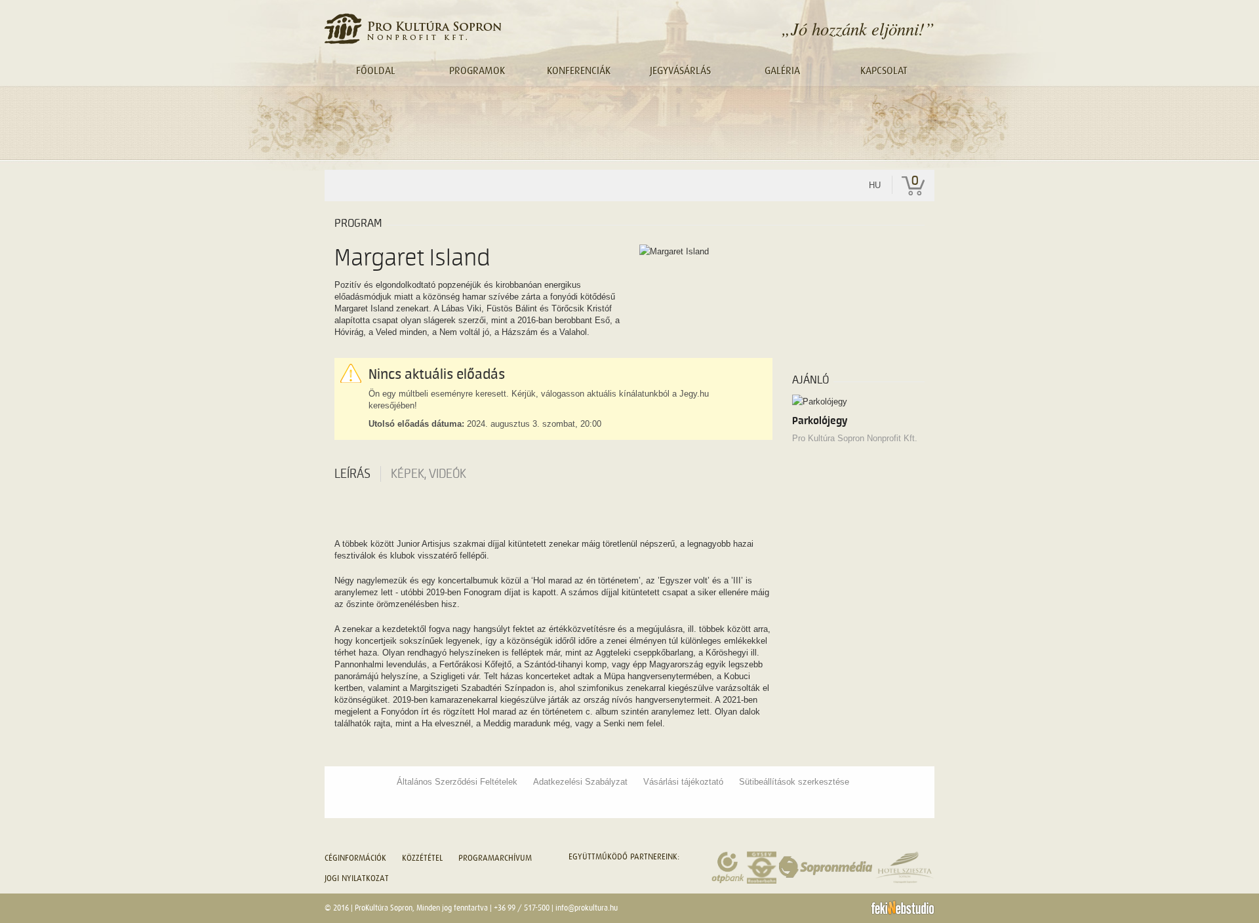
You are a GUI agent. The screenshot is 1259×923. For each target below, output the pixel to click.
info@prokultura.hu (586, 908)
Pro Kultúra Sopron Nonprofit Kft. (854, 438)
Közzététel (422, 858)
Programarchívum (495, 858)
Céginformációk (355, 858)
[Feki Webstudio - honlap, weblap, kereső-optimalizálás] (902, 907)
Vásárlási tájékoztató (683, 782)
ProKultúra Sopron (383, 908)
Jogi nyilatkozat (357, 878)
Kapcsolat (884, 71)
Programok (477, 71)
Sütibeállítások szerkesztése (794, 782)
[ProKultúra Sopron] (413, 28)
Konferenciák (578, 71)
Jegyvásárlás (680, 71)
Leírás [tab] (352, 474)
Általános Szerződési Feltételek (457, 782)
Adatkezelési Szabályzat (580, 782)
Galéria (782, 71)
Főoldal (375, 71)
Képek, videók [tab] (428, 474)
